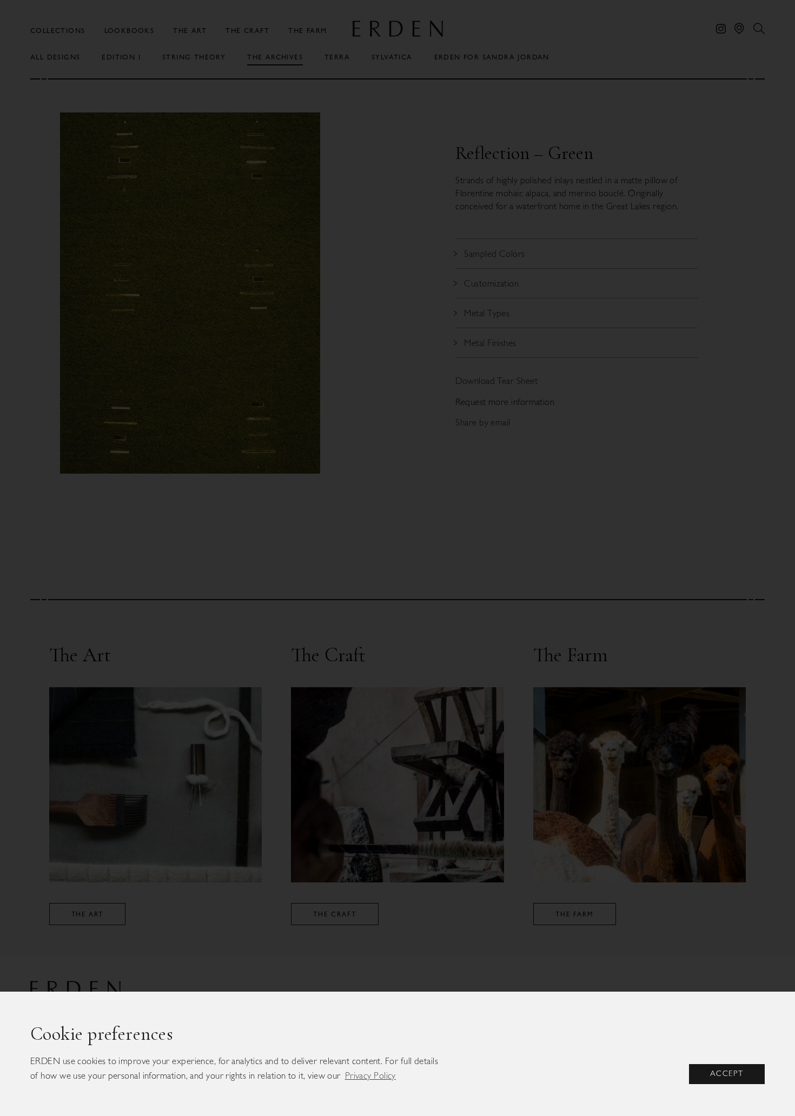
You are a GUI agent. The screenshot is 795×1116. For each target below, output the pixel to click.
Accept (727, 1073)
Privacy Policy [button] (370, 1075)
